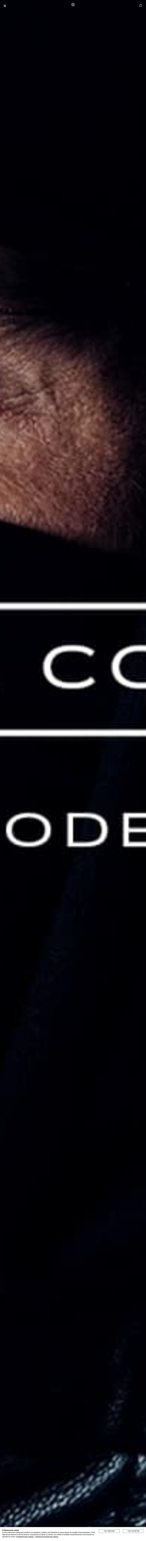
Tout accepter (133, 1531)
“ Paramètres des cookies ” (25, 1537)
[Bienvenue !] (73, 4)
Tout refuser (109, 1531)
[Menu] (5, 6)
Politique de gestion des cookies (46, 1537)
